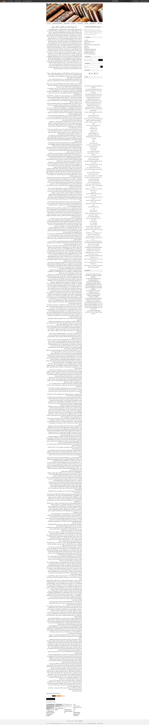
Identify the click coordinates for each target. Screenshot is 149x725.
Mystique (73, 23)
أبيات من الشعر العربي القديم (93, 117)
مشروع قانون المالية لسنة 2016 (93, 216)
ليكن (93, 208)
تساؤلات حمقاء (93, 149)
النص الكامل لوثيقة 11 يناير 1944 (93, 245)
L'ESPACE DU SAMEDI (93, 296)
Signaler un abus (80, 723)
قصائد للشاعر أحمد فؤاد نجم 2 (93, 180)
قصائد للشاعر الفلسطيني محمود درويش (93, 183)
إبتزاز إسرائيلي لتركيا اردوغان (93, 115)
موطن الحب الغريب (93, 224)
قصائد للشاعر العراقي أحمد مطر (93, 182)
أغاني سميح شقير (93, 130)
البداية (93, 139)
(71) (86, 43)
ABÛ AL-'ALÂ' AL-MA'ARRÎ (93, 244)
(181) (89, 41)
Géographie (80, 23)
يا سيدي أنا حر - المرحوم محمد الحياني (93, 236)
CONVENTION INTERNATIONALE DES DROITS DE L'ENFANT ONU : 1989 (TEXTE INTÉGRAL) (93, 91)
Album (86, 23)
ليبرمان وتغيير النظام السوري (93, 206)
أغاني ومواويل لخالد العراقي (93, 133)
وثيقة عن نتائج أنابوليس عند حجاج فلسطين (93, 232)
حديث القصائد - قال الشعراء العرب (93, 152)
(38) (90, 49)
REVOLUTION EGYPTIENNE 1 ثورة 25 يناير (93, 302)
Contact (99, 23)
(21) (89, 52)
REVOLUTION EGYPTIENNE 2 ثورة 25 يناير (93, 304)
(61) (86, 46)
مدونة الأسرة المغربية (93, 211)
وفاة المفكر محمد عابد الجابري (93, 234)
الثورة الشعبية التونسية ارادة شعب (93, 310)
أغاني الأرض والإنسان (93, 128)
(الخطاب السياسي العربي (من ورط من (93, 144)
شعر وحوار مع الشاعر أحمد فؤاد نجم (93, 172)
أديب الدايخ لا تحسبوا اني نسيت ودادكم (93, 125)
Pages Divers (93, 23)
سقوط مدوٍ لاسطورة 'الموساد (93, 159)
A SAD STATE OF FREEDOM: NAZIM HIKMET (93, 242)
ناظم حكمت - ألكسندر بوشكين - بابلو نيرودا (93, 226)
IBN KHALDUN (66, 23)
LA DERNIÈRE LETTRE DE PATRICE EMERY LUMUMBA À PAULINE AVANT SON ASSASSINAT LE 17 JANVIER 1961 (93, 249)
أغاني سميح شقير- (93, 131)
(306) (86, 40)
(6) (90, 53)
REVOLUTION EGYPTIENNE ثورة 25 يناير (93, 307)
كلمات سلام (93, 201)
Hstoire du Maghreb (57, 23)
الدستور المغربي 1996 (93, 146)
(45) (86, 47)
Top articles (71, 723)
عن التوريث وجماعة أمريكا (93, 174)
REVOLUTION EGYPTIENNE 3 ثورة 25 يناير (93, 305)
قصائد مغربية (93, 192)
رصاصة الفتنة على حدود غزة (93, 157)
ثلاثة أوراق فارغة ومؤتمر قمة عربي (93, 151)
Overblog (80, 720)
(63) (92, 44)
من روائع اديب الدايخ (93, 221)
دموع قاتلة (93, 154)
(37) (90, 50)
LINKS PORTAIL (93, 110)
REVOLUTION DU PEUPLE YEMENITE (93, 298)
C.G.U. (85, 723)
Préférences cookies (100, 723)
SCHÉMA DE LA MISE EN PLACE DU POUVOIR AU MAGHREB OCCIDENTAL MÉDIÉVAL (93, 276)
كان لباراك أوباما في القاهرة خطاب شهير (93, 200)
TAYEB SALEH (93, 308)
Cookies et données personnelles (91, 723)
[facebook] (113, 1)
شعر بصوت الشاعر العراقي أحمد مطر (93, 167)
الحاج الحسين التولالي (93, 143)
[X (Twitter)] (115, 1)
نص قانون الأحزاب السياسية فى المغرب (93, 227)
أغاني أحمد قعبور (93, 126)
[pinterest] (117, 1)
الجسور (93, 141)
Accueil (49, 23)
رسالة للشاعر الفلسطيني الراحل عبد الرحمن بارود (93, 156)
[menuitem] (49, 23)
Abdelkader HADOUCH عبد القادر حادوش (56, 723)
